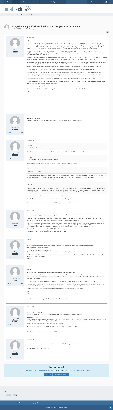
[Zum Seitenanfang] (110, 407)
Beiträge (9, 54)
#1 (106, 37)
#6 (106, 266)
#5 (106, 239)
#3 (106, 140)
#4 (106, 211)
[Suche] (106, 2)
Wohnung (8, 395)
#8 (106, 339)
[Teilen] (107, 32)
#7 (106, 306)
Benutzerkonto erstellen (61, 374)
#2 (106, 115)
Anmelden (91, 2)
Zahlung (15, 395)
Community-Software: (56, 407)
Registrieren (99, 2)
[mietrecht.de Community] (56, 9)
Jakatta (14, 28)
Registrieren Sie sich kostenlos (59, 370)
